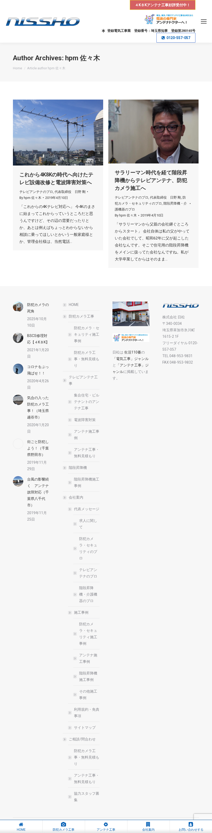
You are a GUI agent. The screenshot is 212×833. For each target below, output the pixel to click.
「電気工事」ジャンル (130, 359)
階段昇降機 (78, 468)
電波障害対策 (85, 420)
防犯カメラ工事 (81, 316)
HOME (74, 305)
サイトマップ (85, 727)
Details (65, 132)
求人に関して (88, 524)
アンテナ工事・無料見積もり (86, 452)
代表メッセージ (86, 509)
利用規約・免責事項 (86, 712)
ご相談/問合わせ (82, 739)
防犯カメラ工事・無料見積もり (86, 358)
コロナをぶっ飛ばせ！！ (38, 370)
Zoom (51, 132)
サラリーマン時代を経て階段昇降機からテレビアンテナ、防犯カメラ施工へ (151, 180)
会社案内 (76, 497)
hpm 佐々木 (82, 58)
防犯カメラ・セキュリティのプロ (88, 548)
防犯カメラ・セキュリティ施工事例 (86, 334)
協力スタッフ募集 (86, 796)
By (30, 198)
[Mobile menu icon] (204, 21)
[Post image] (18, 307)
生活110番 (132, 352)
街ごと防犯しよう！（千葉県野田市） (38, 448)
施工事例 (81, 612)
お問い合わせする (191, 829)
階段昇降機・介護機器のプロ (88, 594)
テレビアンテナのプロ (36, 192)
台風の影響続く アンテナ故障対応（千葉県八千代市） (38, 492)
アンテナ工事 (106, 829)
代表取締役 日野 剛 (70, 192)
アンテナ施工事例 (86, 434)
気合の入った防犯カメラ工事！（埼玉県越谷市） (38, 407)
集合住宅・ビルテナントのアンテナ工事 (86, 401)
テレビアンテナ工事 (83, 380)
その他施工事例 (88, 694)
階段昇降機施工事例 (86, 482)
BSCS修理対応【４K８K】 (38, 339)
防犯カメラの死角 (38, 308)
